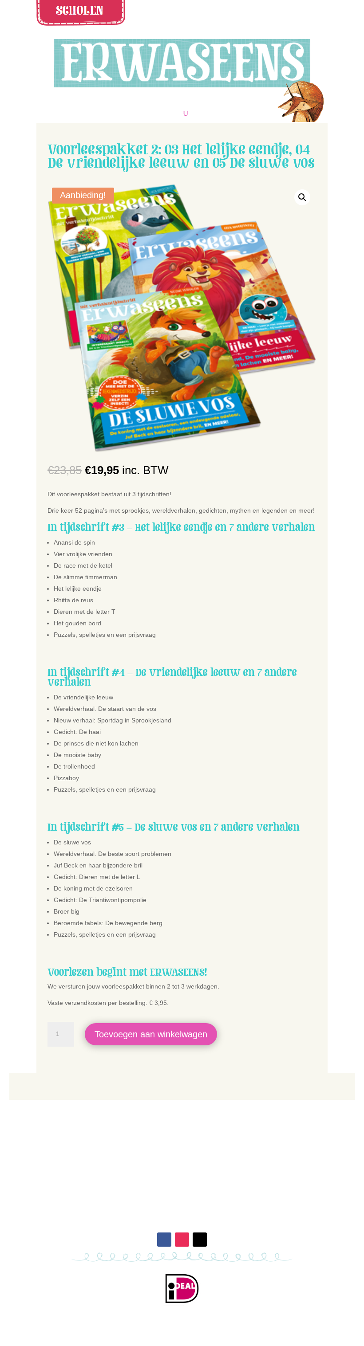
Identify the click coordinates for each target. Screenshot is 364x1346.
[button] (302, 197)
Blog (109, 1180)
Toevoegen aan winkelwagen (151, 1034)
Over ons (109, 1170)
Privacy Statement (255, 1180)
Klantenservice (255, 1149)
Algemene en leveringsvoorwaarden (254, 1170)
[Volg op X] (200, 1239)
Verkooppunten (109, 1149)
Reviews (109, 1159)
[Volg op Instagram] (182, 1239)
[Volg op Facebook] (164, 1239)
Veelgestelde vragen (255, 1159)
